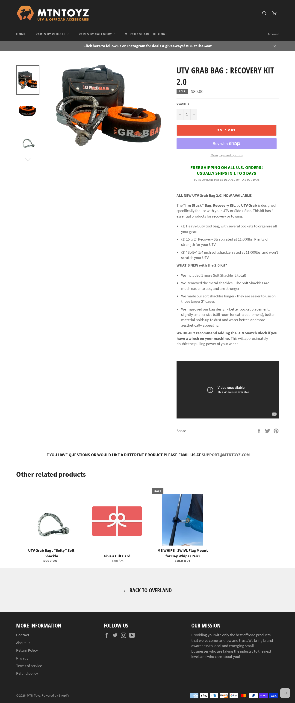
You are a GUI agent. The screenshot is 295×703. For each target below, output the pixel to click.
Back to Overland (150, 590)
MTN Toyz (33, 695)
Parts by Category (96, 34)
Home (21, 34)
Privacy (22, 658)
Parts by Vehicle (50, 34)
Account (273, 34)
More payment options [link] (227, 155)
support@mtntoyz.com (226, 454)
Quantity (183, 103)
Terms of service (29, 665)
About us (23, 642)
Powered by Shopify (55, 695)
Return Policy (27, 650)
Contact (22, 634)
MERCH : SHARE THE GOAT (146, 34)
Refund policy (27, 673)
